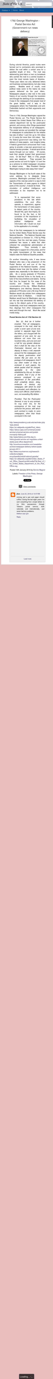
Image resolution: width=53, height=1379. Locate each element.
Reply (19, 517)
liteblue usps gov (23, 513)
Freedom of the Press (27, 473)
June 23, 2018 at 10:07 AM (30, 494)
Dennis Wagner (39, 470)
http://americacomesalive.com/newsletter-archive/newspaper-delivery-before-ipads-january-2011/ (26, 446)
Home (15, 10)
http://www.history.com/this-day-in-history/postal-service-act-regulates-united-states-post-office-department (26, 439)
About (21, 10)
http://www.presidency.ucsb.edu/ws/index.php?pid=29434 (27, 423)
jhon (18, 494)
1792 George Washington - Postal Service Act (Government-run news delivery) (25, 26)
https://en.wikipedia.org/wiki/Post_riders (25, 427)
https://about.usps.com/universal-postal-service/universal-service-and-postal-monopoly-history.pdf (25, 432)
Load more (27, 559)
